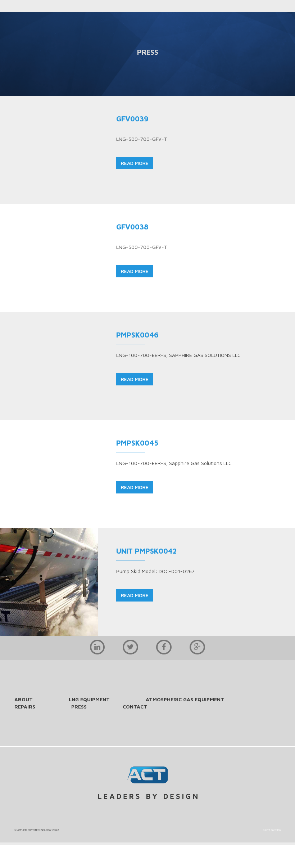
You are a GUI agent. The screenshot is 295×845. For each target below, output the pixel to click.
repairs (24, 706)
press (79, 706)
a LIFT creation (272, 830)
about (23, 699)
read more (135, 163)
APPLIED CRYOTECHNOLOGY (34, 830)
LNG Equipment (89, 699)
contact (135, 706)
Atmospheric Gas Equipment (185, 699)
